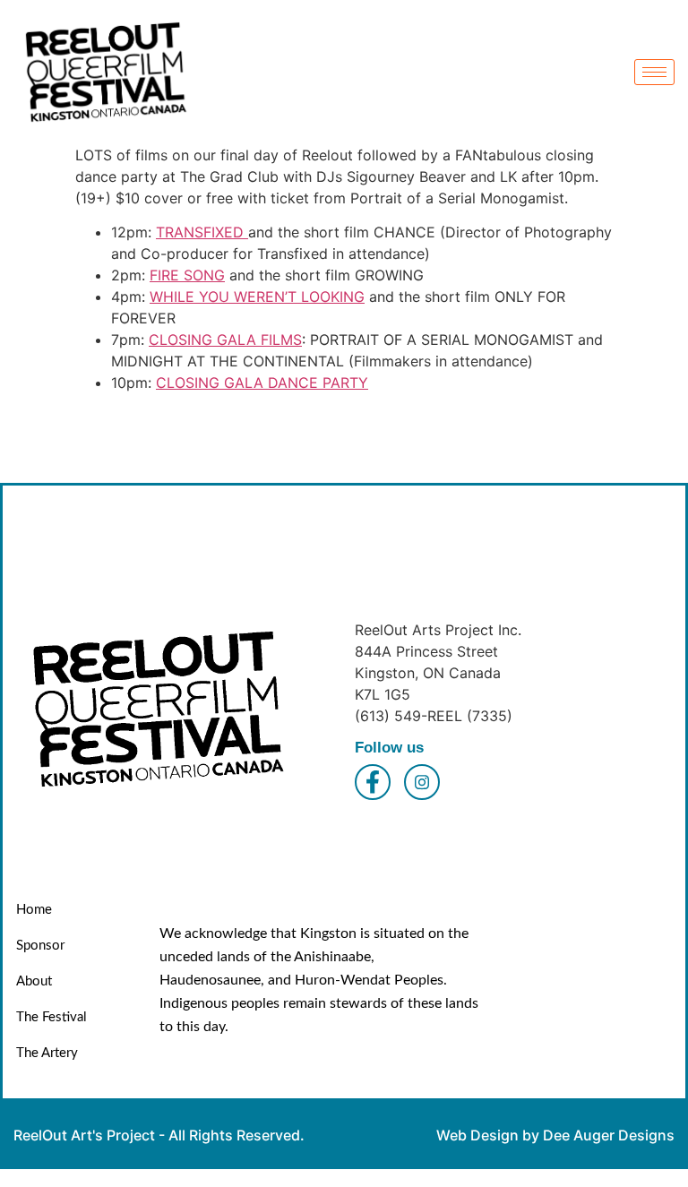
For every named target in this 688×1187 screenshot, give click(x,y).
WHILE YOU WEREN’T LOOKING (257, 296)
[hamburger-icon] (654, 72)
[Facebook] (373, 782)
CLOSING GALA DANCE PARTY (262, 382)
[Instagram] (422, 782)
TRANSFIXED (202, 232)
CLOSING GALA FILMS (225, 339)
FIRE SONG (187, 275)
